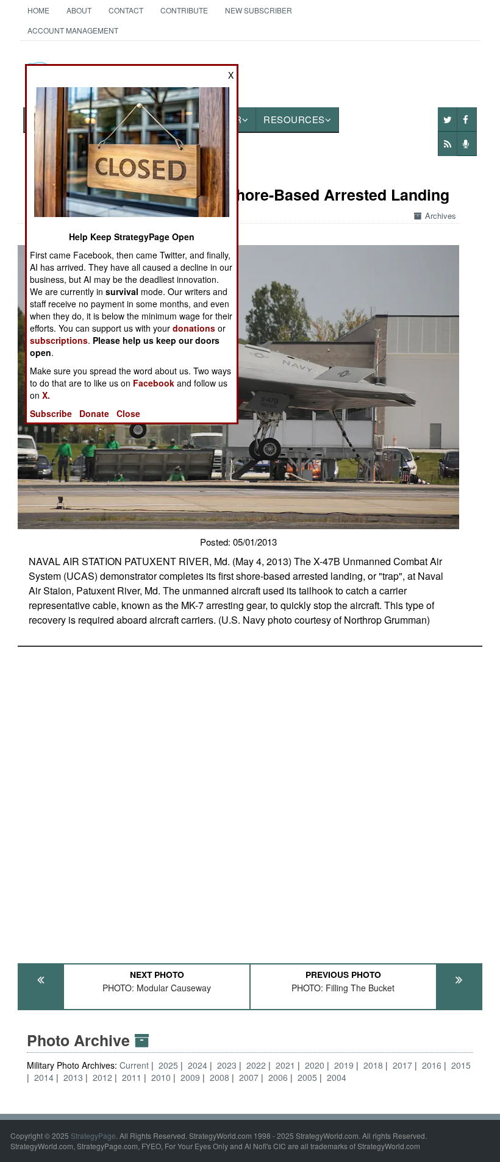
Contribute (184, 10)
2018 (373, 1065)
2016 (431, 1065)
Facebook (153, 383)
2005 (307, 1077)
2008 (219, 1077)
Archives (440, 215)
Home (38, 10)
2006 (278, 1077)
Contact (126, 10)
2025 (168, 1065)
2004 (336, 1077)
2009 (190, 1077)
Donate (94, 413)
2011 (131, 1077)
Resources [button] (294, 119)
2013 (73, 1077)
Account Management (72, 30)
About (78, 10)
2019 (344, 1065)
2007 (249, 1077)
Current (135, 1065)
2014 (44, 1077)
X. (46, 395)
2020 (314, 1065)
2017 (402, 1065)
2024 (197, 1065)
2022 (256, 1065)
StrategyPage (93, 1135)
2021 (285, 1065)
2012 (102, 1077)
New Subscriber (258, 10)
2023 (227, 1065)
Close (128, 413)
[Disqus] (250, 799)
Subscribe (51, 413)
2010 (161, 1077)
